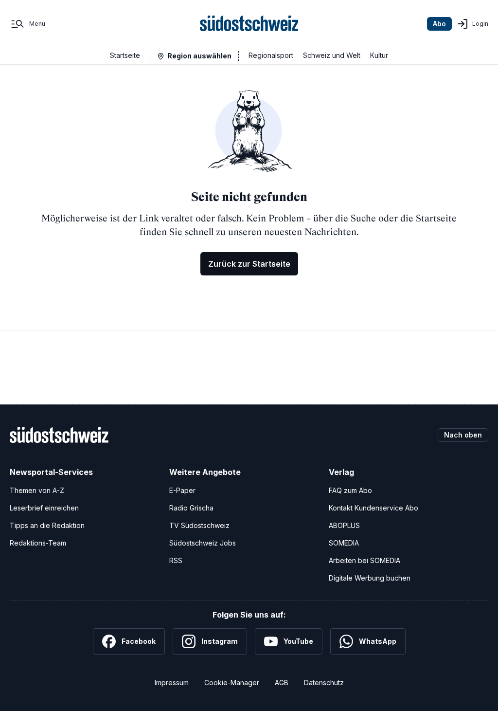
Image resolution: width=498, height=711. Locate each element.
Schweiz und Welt (331, 55)
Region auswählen (199, 56)
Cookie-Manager (231, 682)
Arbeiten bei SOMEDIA (364, 560)
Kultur (379, 55)
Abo (439, 23)
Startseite (125, 55)
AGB (281, 682)
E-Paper (182, 490)
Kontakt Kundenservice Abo (373, 508)
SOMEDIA (344, 543)
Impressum (172, 682)
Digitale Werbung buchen (369, 578)
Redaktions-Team (38, 543)
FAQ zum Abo (350, 490)
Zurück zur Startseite (249, 264)
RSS (175, 560)
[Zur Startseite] (249, 24)
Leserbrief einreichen (44, 508)
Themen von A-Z (37, 490)
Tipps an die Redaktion (47, 525)
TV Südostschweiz (199, 525)
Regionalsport (271, 55)
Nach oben (463, 435)
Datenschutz (324, 682)
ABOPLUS (344, 525)
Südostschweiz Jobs (202, 543)
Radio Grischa (191, 508)
